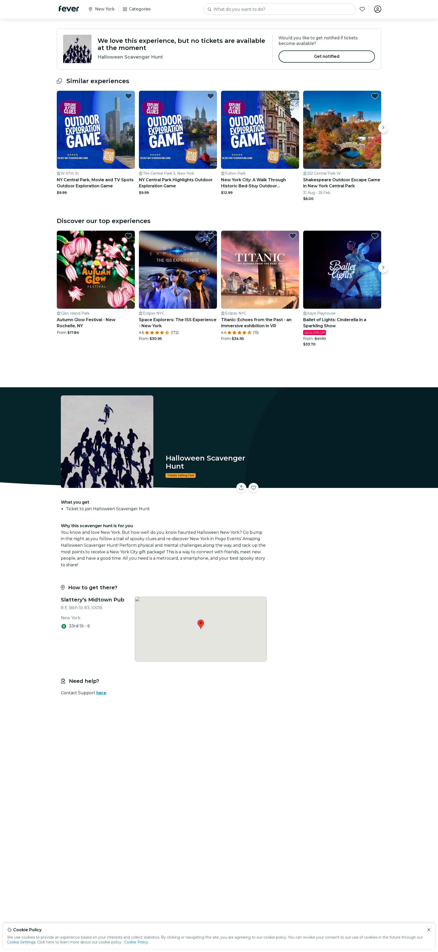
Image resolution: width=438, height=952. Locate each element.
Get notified (327, 56)
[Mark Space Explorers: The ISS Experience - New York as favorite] (210, 236)
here (101, 692)
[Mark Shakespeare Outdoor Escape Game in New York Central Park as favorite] (375, 96)
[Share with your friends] (241, 488)
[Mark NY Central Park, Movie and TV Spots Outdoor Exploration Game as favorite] (128, 96)
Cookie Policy (136, 942)
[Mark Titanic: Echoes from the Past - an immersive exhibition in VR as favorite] (292, 236)
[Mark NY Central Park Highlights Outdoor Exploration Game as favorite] (210, 96)
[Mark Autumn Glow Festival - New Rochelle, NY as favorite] (128, 236)
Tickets (325, 485)
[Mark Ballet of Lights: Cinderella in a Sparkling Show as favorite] (375, 236)
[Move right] (383, 128)
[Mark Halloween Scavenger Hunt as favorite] (253, 488)
